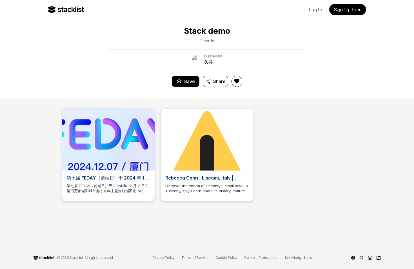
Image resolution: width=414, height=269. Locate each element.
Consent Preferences (261, 257)
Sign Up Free (348, 9)
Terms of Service (195, 257)
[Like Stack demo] (237, 81)
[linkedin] (378, 258)
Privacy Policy (164, 257)
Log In (315, 9)
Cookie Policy (226, 257)
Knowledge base (298, 257)
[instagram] (370, 258)
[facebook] (353, 258)
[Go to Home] (66, 9)
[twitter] (362, 258)
